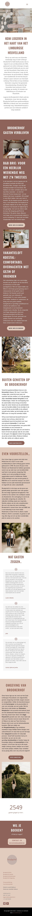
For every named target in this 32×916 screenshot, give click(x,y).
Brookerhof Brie (7, 872)
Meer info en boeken (16, 225)
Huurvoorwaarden (8, 884)
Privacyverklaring (7, 882)
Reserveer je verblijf (16, 26)
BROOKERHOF (16, 14)
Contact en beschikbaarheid (17, 841)
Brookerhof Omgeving (9, 878)
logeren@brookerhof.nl (9, 897)
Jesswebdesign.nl (17, 912)
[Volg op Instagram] (4, 903)
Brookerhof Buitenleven (9, 876)
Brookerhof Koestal (8, 874)
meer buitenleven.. (16, 443)
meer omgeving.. (16, 757)
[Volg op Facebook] (7, 903)
